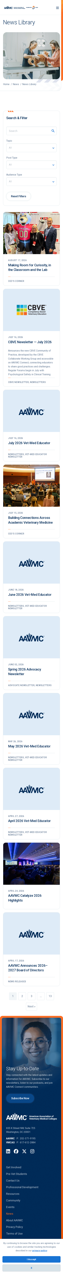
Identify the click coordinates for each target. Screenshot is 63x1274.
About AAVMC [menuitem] (14, 1220)
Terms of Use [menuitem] (14, 1233)
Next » (31, 1006)
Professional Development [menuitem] (22, 1187)
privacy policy (39, 1250)
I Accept (31, 1259)
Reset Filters (18, 196)
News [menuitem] (9, 1213)
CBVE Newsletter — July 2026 (30, 342)
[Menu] (57, 7)
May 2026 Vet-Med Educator (29, 746)
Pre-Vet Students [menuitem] (16, 1174)
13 (50, 996)
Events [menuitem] (10, 1207)
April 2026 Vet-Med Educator (29, 821)
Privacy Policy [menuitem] (14, 1227)
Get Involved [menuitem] (13, 1167)
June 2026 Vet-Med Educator (29, 595)
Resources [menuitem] (12, 1193)
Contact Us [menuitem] (13, 1180)
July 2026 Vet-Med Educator (29, 443)
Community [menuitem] (13, 1200)
